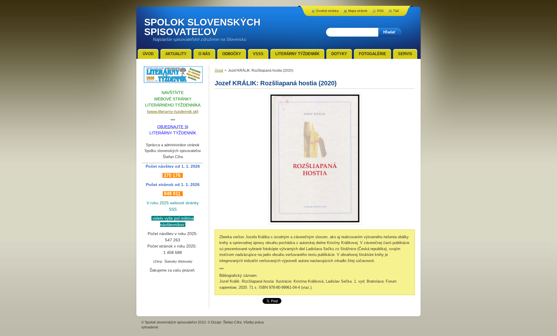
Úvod (219, 70)
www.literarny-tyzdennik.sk (173, 111)
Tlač (396, 10)
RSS (380, 10)
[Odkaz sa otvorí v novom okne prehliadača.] (315, 224)
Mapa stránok (358, 10)
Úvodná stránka (327, 10)
